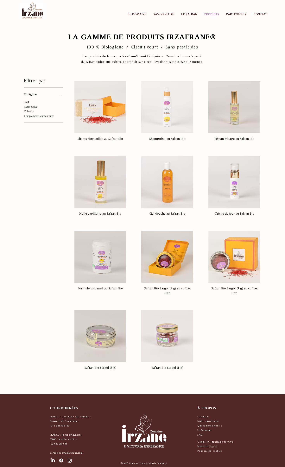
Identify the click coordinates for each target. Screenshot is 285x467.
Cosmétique (30, 106)
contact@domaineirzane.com (66, 452)
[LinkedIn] (52, 460)
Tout (26, 102)
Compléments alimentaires (39, 115)
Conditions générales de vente (215, 441)
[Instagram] (69, 460)
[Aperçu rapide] (100, 107)
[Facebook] (61, 460)
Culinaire (29, 111)
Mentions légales (207, 446)
